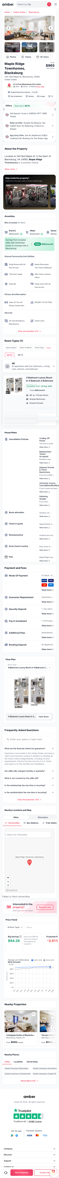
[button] (34, 4)
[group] (29, 692)
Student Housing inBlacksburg (16, 1068)
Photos (13, 57)
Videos (28, 57)
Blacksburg (34, 12)
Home (7, 12)
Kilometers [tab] (43, 817)
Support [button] (7, 1161)
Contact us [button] (9, 1167)
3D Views (44, 57)
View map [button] (40, 87)
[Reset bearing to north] (8, 885)
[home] (8, 4)
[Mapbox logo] (11, 890)
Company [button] (8, 1149)
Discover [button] (8, 1154)
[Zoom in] (8, 878)
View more (47, 590)
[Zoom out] (8, 881)
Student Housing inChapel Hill (44, 1073)
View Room (44, 716)
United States (19, 12)
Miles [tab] (16, 817)
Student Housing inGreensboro (45, 1068)
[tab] (12, 823)
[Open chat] (54, 1173)
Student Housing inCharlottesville (18, 1073)
